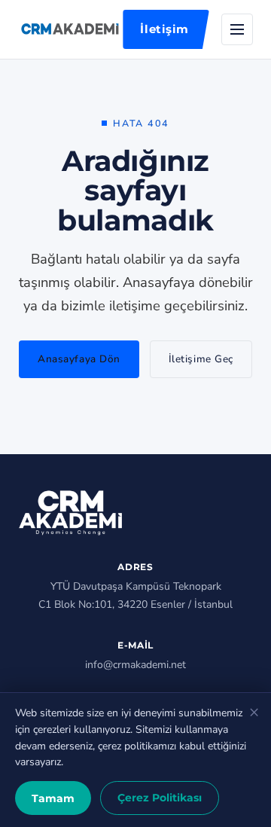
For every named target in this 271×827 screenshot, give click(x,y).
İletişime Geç (201, 359)
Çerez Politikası (159, 798)
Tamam (53, 798)
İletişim (164, 29)
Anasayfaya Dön (79, 359)
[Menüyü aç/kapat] (237, 29)
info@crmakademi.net (135, 665)
